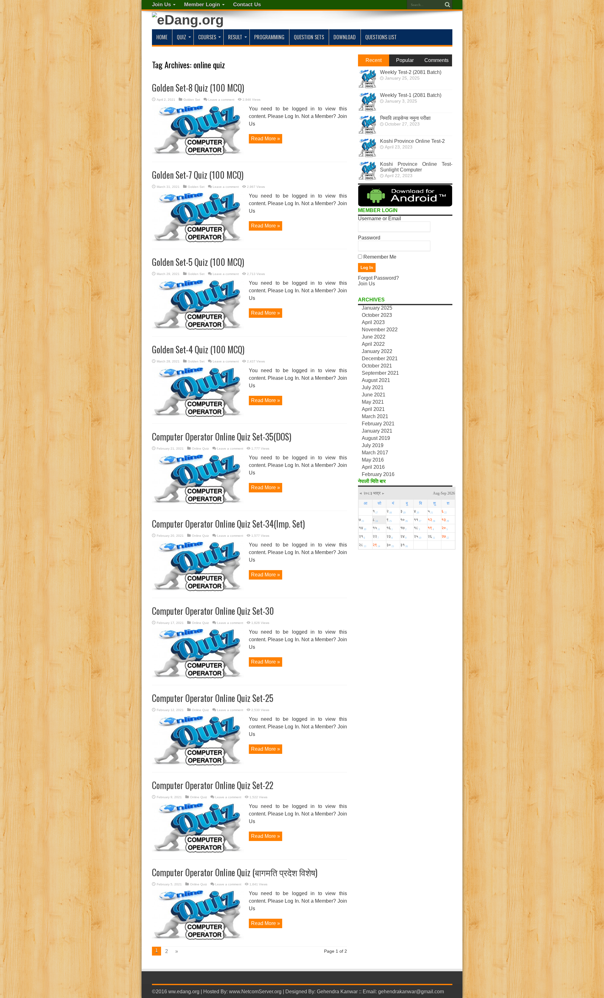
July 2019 (372, 445)
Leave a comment (221, 99)
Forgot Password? (378, 278)
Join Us (161, 5)
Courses (207, 37)
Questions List (381, 37)
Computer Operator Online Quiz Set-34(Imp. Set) (228, 523)
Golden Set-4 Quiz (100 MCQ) (198, 349)
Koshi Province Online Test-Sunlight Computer (416, 166)
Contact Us (247, 5)
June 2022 (373, 336)
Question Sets (309, 37)
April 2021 (373, 409)
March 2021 (375, 416)
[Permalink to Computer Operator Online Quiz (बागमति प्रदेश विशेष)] (198, 938)
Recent (374, 60)
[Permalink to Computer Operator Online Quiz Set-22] (198, 851)
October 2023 (377, 315)
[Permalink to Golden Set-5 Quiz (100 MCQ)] (198, 328)
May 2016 (373, 460)
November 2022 (380, 329)
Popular (405, 60)
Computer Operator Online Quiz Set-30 (213, 610)
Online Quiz (200, 448)
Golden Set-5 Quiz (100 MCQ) (198, 261)
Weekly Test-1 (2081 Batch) (410, 95)
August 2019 (376, 438)
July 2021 (372, 387)
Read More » (265, 138)
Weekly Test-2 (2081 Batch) (410, 72)
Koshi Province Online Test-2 (412, 141)
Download (344, 37)
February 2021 (378, 423)
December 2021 (380, 358)
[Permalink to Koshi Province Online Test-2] (367, 155)
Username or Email (379, 218)
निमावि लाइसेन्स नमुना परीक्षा (405, 118)
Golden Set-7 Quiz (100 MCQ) (197, 174)
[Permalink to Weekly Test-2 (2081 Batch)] (367, 86)
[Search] (447, 4)
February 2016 (378, 474)
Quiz (181, 37)
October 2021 (377, 365)
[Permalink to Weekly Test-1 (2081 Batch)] (367, 109)
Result (235, 37)
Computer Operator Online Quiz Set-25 (212, 698)
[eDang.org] (188, 19)
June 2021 (373, 394)
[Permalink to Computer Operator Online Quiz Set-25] (198, 764)
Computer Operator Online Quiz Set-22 (212, 785)
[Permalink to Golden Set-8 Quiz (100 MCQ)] (198, 153)
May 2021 (373, 402)
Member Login (202, 5)
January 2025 (377, 308)
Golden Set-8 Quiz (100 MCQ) (198, 87)
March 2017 (375, 452)
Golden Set (191, 99)
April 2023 (373, 322)
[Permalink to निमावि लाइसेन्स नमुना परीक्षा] (367, 132)
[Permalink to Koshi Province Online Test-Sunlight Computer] (367, 178)
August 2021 (376, 380)
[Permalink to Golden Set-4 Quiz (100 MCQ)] (198, 415)
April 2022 (373, 344)
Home (161, 37)
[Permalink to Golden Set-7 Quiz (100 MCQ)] (198, 241)
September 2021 (380, 373)
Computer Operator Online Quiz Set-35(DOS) (221, 436)
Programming (269, 37)
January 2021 (377, 431)
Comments (436, 60)
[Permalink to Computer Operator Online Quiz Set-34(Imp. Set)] (198, 589)
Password (369, 237)
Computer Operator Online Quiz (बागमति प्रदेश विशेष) (234, 872)
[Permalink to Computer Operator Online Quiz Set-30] (198, 677)
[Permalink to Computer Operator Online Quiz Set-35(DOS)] (198, 502)
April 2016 (373, 467)
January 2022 (377, 351)
